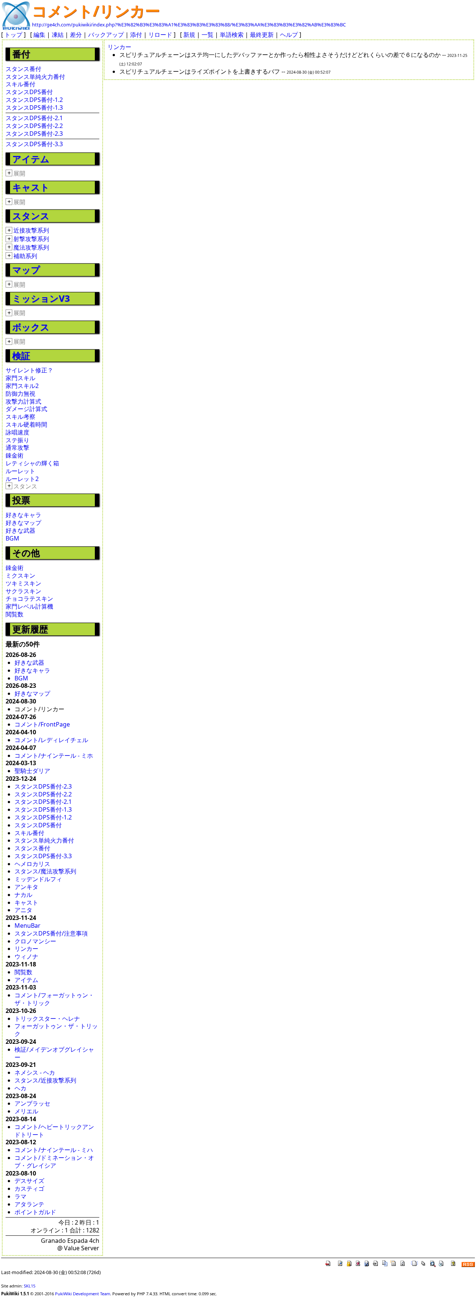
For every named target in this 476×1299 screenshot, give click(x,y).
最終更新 (262, 35)
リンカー (26, 948)
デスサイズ (29, 1181)
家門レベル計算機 (29, 606)
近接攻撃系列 (31, 230)
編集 (39, 35)
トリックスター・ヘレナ (47, 1018)
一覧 (207, 35)
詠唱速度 (17, 432)
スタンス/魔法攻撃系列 (45, 871)
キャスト (30, 187)
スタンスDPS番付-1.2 (34, 100)
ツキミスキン (23, 583)
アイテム (30, 159)
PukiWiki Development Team (82, 1293)
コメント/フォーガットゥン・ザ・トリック (54, 999)
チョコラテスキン (29, 598)
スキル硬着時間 (26, 424)
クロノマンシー (35, 941)
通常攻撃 (17, 447)
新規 (189, 35)
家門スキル (20, 378)
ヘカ (20, 1088)
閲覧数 (14, 614)
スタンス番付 (23, 69)
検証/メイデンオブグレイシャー (54, 1053)
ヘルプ (289, 35)
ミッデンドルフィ (38, 879)
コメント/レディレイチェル (51, 740)
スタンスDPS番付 (29, 92)
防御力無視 (20, 393)
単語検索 (232, 35)
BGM (12, 538)
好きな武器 (20, 530)
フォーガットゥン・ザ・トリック (56, 1030)
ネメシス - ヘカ (35, 1072)
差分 (76, 35)
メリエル (26, 1111)
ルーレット (20, 471)
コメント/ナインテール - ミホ (54, 755)
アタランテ (29, 1204)
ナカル (23, 895)
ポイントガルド (35, 1212)
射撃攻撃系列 (31, 239)
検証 (21, 355)
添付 (136, 35)
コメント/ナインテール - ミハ (54, 1150)
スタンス (30, 215)
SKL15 (29, 1286)
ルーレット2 (22, 479)
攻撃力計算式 (23, 401)
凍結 (58, 35)
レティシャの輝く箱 (32, 463)
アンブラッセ (32, 1103)
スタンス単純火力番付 (35, 77)
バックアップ (106, 35)
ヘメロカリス (32, 864)
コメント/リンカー (96, 10)
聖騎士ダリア (32, 771)
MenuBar (28, 925)
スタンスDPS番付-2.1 (34, 118)
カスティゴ (29, 1188)
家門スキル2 (22, 386)
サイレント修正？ (29, 370)
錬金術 (14, 455)
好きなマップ (23, 523)
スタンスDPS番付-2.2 (34, 126)
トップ (13, 35)
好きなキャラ (23, 515)
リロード (160, 35)
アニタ (23, 910)
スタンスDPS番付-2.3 (34, 133)
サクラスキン (23, 591)
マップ (26, 269)
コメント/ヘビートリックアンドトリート (54, 1131)
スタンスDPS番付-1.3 (34, 107)
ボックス (30, 327)
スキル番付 (20, 84)
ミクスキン (20, 575)
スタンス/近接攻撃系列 (45, 1080)
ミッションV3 (41, 298)
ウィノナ (26, 956)
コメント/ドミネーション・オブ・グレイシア (54, 1162)
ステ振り (17, 440)
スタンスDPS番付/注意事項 (51, 933)
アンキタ (26, 887)
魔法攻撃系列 (31, 247)
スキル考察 (20, 417)
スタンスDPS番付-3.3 (34, 144)
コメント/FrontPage (42, 724)
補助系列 (25, 256)
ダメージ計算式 (26, 409)
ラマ (20, 1196)
